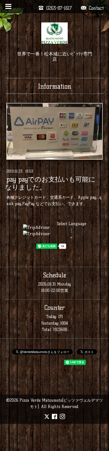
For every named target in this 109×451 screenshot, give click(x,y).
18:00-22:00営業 (54, 290)
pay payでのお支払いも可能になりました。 (50, 183)
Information (54, 86)
